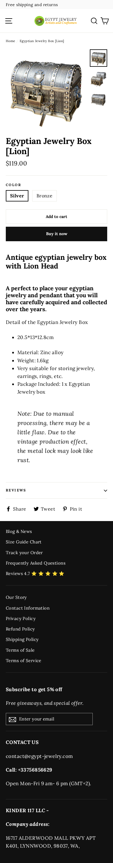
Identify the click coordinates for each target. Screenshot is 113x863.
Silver (17, 196)
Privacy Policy (21, 618)
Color (13, 185)
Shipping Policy (22, 639)
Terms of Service (23, 660)
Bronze (44, 196)
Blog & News (19, 531)
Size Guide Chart (24, 542)
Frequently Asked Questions (35, 563)
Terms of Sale (20, 650)
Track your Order (24, 552)
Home (10, 41)
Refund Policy (20, 629)
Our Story (16, 597)
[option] (46, 89)
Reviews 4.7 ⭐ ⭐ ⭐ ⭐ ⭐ (35, 573)
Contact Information (28, 608)
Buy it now (56, 233)
